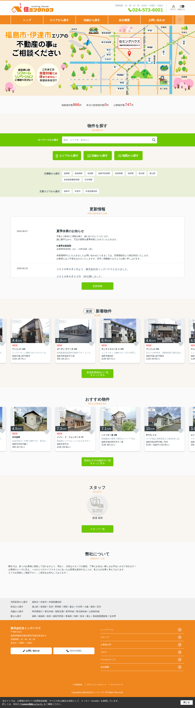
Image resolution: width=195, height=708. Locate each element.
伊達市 (78, 191)
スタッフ (105, 637)
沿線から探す (92, 20)
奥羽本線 (70, 611)
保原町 (43, 606)
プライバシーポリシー (96, 684)
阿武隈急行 (37, 611)
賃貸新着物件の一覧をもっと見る (97, 373)
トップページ (107, 629)
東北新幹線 (81, 611)
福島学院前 (58, 616)
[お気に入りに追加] (46, 343)
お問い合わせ (157, 20)
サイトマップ (117, 684)
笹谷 (51, 606)
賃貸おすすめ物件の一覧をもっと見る (97, 461)
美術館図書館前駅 (72, 179)
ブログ (104, 652)
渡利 (92, 606)
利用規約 (78, 684)
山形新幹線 (94, 611)
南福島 (41, 616)
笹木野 (113, 616)
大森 (86, 606)
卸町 (76, 616)
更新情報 (97, 286)
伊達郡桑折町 (91, 191)
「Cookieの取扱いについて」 (31, 704)
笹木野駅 (88, 179)
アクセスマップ (108, 659)
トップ (27, 20)
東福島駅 (119, 173)
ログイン (173, 9)
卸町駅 (131, 173)
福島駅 (67, 173)
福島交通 (59, 611)
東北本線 (49, 611)
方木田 (79, 606)
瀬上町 (35, 606)
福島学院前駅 (104, 173)
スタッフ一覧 (97, 529)
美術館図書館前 (100, 616)
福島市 (67, 191)
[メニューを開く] (180, 20)
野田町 (58, 606)
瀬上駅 (152, 173)
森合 (72, 606)
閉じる (186, 702)
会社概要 (124, 20)
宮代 (99, 606)
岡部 (65, 606)
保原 (49, 616)
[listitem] (30, 341)
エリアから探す (59, 20)
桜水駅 (142, 173)
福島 (34, 616)
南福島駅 (79, 173)
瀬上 (88, 616)
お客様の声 (106, 644)
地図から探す (130, 155)
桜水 (82, 616)
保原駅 (90, 173)
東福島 (69, 616)
